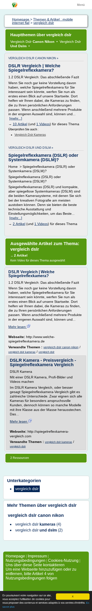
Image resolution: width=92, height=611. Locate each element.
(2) (39, 530)
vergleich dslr (46, 352)
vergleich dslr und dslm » (30, 147)
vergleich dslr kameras (30, 134)
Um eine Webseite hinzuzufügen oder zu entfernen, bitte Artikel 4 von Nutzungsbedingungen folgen (41, 573)
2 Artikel (19, 224)
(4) (38, 524)
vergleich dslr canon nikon (61, 347)
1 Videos (43, 124)
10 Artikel (20, 124)
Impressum (37, 556)
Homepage (16, 556)
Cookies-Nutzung (63, 560)
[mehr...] (15, 118)
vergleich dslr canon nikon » (33, 58)
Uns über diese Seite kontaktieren (35, 565)
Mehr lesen (17, 327)
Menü (81, 5)
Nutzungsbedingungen (25, 560)
